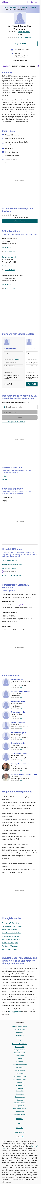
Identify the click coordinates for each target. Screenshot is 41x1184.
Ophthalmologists (20, 1070)
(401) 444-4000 (10, 251)
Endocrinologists (19, 1047)
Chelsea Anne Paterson (19, 753)
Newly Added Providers (19, 1108)
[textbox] (20, 407)
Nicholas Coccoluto (18, 722)
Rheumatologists (20, 1097)
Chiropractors (20, 1035)
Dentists (19, 1038)
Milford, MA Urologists (9, 949)
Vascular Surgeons (19, 1102)
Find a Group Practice (20, 1114)
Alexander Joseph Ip (18, 733)
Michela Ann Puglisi (18, 712)
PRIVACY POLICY (20, 1132)
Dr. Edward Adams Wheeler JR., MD (24, 774)
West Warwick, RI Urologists (11, 933)
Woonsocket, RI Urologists (11, 939)
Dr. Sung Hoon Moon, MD (20, 764)
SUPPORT (19, 1119)
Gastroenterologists (19, 1053)
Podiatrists (20, 1088)
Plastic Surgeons (20, 1085)
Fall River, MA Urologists (10, 946)
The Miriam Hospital (9, 568)
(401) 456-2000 (10, 288)
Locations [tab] (31, 66)
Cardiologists (19, 1032)
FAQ (19, 1123)
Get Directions (7, 247)
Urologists (20, 1100)
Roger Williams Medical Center (12, 564)
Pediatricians (19, 1082)
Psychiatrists (19, 1091)
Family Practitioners (19, 1050)
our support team (15, 1012)
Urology (4, 476)
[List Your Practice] (31, 2)
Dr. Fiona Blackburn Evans (33, 349)
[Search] (27, 2)
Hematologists (20, 1055)
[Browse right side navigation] (36, 2)
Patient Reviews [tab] (18, 66)
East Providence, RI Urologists (12, 926)
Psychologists (20, 1094)
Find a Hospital (20, 1111)
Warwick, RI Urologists (9, 930)
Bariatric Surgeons (20, 1029)
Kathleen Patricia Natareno (20, 691)
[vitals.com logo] (5, 2)
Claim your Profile (24, 32)
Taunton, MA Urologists (10, 943)
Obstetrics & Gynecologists (19, 1064)
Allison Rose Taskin (18, 702)
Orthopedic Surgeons (20, 1076)
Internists (19, 1058)
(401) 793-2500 (10, 270)
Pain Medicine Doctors (19, 1079)
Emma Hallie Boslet (18, 743)
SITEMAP (19, 1128)
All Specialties (20, 1105)
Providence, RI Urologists (10, 923)
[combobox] (20, 407)
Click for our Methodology (12, 575)
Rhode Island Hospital (21, 60)
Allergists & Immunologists (19, 1026)
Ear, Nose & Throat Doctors (19, 1044)
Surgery (4, 479)
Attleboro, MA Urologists (10, 936)
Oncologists (19, 1067)
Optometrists (19, 1073)
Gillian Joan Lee (17, 679)
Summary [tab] (6, 66)
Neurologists (19, 1061)
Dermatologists (19, 1041)
